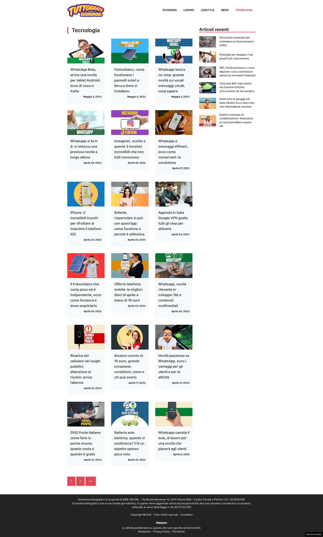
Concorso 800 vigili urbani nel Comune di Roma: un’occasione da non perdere (237, 87)
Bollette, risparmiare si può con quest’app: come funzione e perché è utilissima (129, 223)
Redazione (144, 531)
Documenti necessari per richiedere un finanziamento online (236, 41)
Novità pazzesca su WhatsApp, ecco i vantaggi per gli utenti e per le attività (173, 366)
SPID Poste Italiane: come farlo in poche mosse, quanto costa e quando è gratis (85, 443)
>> (91, 481)
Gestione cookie (313, 534)
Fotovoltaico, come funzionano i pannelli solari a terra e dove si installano (129, 80)
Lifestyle (207, 10)
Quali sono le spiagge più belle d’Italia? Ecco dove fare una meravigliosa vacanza (237, 102)
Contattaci (187, 514)
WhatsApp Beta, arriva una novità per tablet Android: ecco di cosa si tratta (85, 80)
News (225, 10)
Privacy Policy (161, 531)
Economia (170, 10)
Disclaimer (178, 531)
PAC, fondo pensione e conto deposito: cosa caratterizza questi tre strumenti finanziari (237, 71)
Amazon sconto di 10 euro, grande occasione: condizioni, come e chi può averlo (129, 366)
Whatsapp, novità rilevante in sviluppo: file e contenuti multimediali (172, 295)
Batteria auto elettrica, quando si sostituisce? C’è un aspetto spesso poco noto (129, 443)
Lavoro (189, 10)
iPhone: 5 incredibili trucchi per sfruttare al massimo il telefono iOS (85, 223)
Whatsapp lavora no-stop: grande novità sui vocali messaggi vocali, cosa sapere (171, 80)
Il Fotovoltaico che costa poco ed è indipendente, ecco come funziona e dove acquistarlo (85, 295)
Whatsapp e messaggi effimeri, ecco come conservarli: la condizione (173, 152)
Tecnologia (244, 10)
